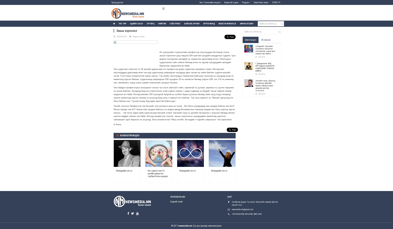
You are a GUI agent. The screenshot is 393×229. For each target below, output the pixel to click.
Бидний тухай (176, 201)
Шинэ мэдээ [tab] (250, 40)
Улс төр (122, 23)
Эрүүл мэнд (209, 23)
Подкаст (246, 2)
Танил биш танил (260, 2)
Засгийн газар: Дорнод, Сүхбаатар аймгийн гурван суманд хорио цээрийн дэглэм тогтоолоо (265, 86)
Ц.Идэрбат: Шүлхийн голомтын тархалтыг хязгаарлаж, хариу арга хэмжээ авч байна (265, 50)
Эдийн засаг (136, 23)
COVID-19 (276, 2)
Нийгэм (162, 23)
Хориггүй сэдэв (231, 2)
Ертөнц (150, 23)
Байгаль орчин (192, 23)
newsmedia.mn (185, 226)
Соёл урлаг (175, 23)
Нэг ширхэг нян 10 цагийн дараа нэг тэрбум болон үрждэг (158, 173)
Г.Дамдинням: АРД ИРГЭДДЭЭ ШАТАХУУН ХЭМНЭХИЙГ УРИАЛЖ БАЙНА (265, 67)
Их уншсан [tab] (266, 40)
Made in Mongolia (227, 23)
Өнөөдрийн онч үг (124, 170)
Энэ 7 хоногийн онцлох (209, 2)
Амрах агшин (246, 23)
